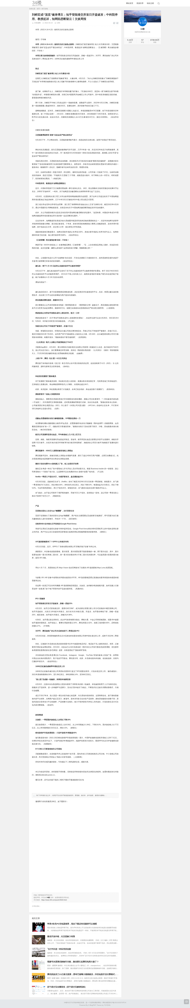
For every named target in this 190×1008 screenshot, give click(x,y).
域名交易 (150, 3)
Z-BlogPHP (92, 1005)
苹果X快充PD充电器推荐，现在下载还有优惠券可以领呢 (72, 924)
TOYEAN (107, 1005)
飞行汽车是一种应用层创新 (59, 949)
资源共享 (139, 3)
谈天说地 (45, 9)
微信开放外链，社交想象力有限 (61, 936)
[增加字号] (114, 23)
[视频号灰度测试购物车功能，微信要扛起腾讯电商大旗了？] (38, 965)
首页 (38, 9)
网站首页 (129, 3)
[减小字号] (117, 23)
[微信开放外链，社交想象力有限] (38, 939)
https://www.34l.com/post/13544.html (54, 900)
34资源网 (37, 23)
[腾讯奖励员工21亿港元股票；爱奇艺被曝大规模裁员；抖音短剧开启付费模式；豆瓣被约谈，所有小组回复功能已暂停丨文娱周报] (38, 977)
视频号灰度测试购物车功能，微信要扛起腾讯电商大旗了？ (73, 962)
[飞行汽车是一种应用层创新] (38, 952)
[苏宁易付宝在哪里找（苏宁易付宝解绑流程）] (38, 990)
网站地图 (106, 1002)
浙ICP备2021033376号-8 (117, 1002)
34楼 (65, 1002)
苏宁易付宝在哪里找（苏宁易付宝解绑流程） (67, 987)
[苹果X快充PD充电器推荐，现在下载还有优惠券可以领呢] (38, 927)
